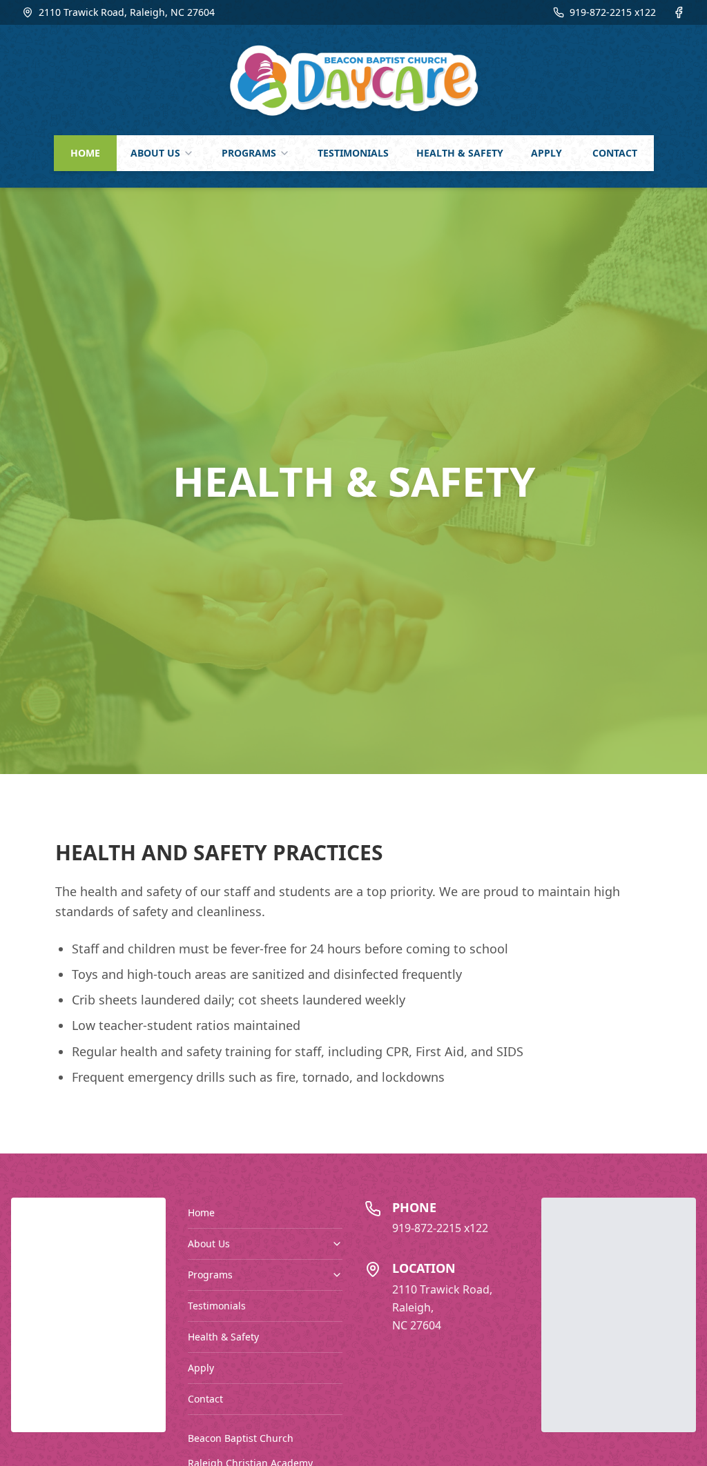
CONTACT (614, 152)
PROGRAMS (249, 152)
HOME (85, 152)
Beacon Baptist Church (240, 1438)
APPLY (546, 152)
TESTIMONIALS (353, 152)
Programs (210, 1274)
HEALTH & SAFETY (459, 152)
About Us (209, 1243)
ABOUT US (155, 152)
